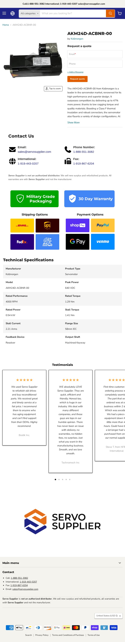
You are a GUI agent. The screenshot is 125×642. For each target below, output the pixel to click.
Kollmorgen (77, 38)
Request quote (77, 78)
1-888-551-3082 (83, 151)
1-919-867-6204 (83, 163)
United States (107, 615)
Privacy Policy (42, 635)
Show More (73, 122)
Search (28, 635)
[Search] (110, 13)
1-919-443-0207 (28, 163)
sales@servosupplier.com (34, 151)
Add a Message (76, 72)
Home (5, 25)
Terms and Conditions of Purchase (68, 635)
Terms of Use (94, 635)
